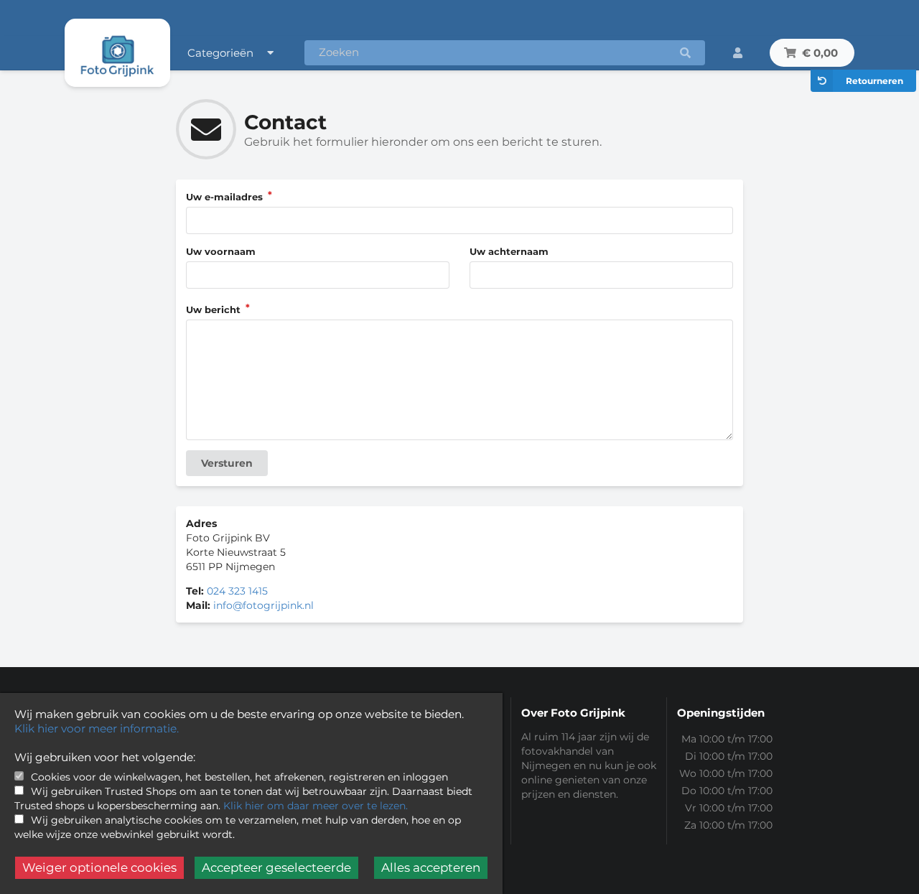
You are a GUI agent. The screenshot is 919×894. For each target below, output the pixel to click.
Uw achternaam (509, 251)
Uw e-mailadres (226, 196)
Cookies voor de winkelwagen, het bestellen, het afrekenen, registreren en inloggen (239, 776)
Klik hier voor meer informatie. (96, 728)
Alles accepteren (430, 867)
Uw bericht (214, 309)
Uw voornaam (221, 251)
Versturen (227, 463)
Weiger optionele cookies (99, 867)
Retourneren (874, 80)
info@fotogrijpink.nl (263, 605)
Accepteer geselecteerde (276, 867)
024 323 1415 (237, 591)
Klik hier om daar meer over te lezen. (315, 805)
